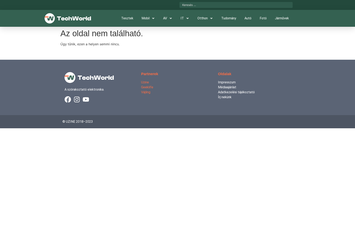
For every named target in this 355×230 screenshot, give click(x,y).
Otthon (202, 18)
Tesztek (127, 18)
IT (182, 18)
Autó (247, 18)
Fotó (263, 18)
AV (165, 18)
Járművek (282, 18)
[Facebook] (68, 99)
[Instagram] (77, 99)
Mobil (146, 18)
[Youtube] (86, 99)
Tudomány (228, 18)
